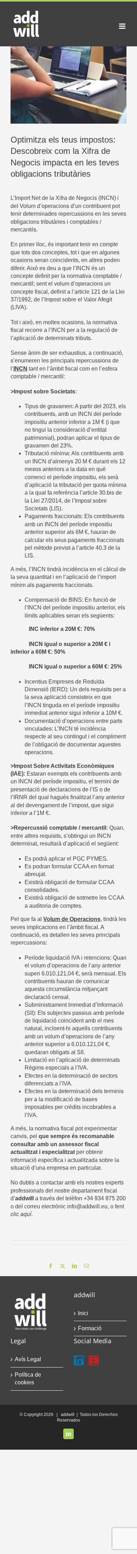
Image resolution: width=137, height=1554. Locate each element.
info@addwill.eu (87, 1206)
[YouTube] (94, 1360)
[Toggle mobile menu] (122, 26)
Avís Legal (28, 1359)
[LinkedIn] (79, 1360)
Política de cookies (28, 1378)
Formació (90, 1328)
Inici (83, 1313)
